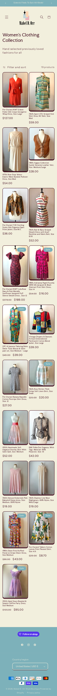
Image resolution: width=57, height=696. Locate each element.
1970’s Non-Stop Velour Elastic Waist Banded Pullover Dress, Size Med (15, 177)
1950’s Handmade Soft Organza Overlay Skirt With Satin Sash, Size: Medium (14, 449)
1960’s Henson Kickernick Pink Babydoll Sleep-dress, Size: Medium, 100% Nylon (15, 500)
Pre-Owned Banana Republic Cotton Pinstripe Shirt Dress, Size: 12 (14, 399)
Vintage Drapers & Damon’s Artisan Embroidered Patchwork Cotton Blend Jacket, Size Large (40, 340)
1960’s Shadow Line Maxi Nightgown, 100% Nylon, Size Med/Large (41, 500)
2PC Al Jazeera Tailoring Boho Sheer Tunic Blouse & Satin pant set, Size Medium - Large (15, 348)
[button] (6, 17)
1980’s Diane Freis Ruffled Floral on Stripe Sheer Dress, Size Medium (14, 553)
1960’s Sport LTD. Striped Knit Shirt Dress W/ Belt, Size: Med (41, 116)
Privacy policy (33, 693)
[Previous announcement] (5, 3)
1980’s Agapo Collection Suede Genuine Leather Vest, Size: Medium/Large (41, 165)
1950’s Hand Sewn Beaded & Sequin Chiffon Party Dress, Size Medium (14, 603)
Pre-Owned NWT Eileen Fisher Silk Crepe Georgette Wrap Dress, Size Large (14, 112)
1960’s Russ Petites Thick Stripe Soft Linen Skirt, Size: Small (41, 391)
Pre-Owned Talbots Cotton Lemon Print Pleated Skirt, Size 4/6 (40, 549)
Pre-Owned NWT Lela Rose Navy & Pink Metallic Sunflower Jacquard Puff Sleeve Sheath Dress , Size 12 (14, 292)
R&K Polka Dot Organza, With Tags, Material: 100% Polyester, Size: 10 (41, 449)
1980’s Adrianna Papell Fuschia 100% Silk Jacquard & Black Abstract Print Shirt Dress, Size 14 (41, 286)
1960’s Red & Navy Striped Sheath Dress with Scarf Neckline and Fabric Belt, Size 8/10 (41, 233)
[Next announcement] (51, 3)
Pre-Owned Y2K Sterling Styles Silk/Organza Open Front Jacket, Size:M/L (13, 227)
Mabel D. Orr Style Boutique (27, 689)
